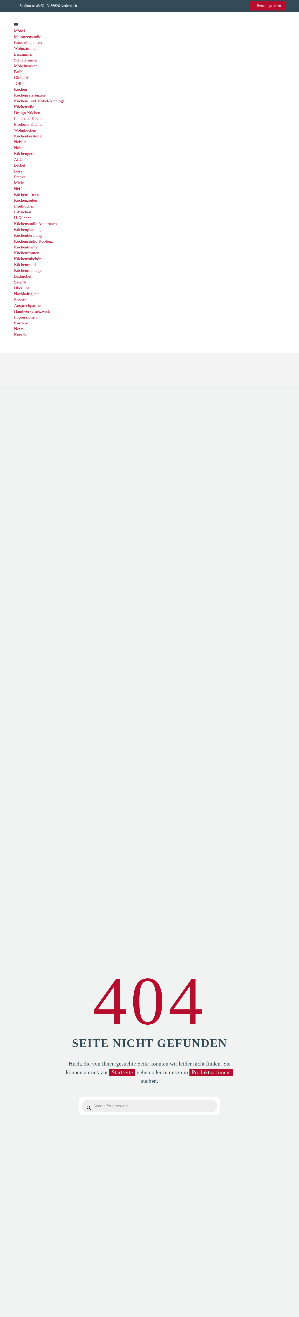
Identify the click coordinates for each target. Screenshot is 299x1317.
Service (20, 299)
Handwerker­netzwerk (32, 311)
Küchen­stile (24, 106)
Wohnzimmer (25, 48)
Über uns (21, 288)
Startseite (122, 1072)
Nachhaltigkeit (26, 293)
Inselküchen (24, 206)
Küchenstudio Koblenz (33, 241)
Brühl (19, 71)
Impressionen (25, 317)
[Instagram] (103, 5)
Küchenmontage (28, 270)
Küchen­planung (27, 229)
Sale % (20, 282)
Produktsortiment (211, 1072)
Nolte (18, 147)
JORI (18, 83)
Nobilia (20, 142)
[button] (16, 341)
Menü (16, 24)
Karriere (21, 323)
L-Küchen (22, 212)
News (19, 329)
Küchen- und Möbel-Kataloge (39, 101)
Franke (20, 177)
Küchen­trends (25, 264)
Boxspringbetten (28, 42)
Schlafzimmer (26, 60)
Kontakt (21, 334)
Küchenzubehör (27, 258)
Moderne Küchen (28, 124)
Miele (19, 182)
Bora (18, 171)
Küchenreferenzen (29, 95)
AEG (18, 159)
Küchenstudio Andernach (35, 223)
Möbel (19, 31)
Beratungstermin (267, 6)
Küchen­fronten (26, 253)
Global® (21, 77)
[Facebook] (96, 5)
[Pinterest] (110, 5)
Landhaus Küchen (29, 118)
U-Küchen (23, 217)
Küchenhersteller (28, 136)
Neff (18, 188)
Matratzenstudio (27, 36)
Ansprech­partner (28, 305)
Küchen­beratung (28, 235)
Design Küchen (27, 112)
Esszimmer (23, 54)
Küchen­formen (26, 194)
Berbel (19, 165)
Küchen (20, 89)
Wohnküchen (25, 130)
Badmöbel (22, 276)
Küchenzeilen (25, 200)
